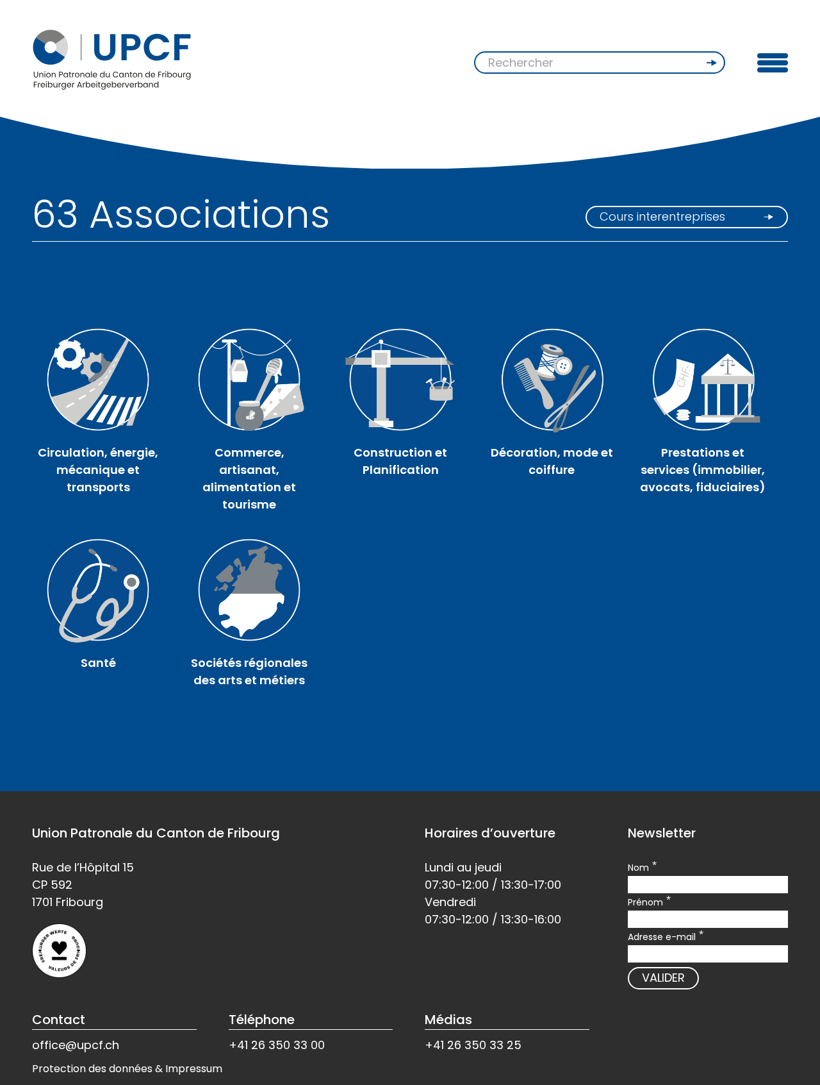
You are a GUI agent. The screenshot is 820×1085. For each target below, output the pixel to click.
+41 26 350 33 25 (473, 1045)
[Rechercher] (713, 62)
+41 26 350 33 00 (277, 1045)
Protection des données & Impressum (127, 1068)
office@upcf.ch (75, 1045)
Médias (448, 1020)
